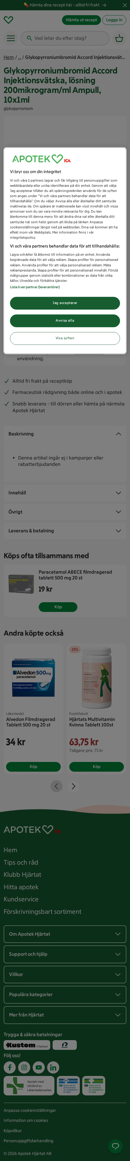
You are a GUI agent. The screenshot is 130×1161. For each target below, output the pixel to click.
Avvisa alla (65, 320)
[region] (65, 250)
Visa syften (65, 338)
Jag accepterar (65, 303)
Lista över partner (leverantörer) (35, 287)
